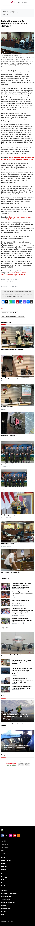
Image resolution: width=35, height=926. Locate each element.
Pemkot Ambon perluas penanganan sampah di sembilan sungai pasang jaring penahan (22, 680)
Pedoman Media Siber (8, 902)
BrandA (3, 905)
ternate (21, 316)
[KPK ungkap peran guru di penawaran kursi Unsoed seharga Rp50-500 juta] (17, 337)
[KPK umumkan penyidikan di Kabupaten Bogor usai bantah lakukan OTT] (17, 423)
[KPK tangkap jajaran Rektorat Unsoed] (14, 478)
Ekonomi (4, 866)
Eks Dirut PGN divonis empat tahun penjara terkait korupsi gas (16, 542)
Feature (3, 883)
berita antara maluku (9, 312)
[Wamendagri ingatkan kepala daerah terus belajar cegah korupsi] (17, 503)
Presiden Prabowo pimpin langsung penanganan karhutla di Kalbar (13, 654)
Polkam (3, 880)
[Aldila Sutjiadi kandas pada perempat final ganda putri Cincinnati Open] (5, 603)
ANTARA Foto (5, 908)
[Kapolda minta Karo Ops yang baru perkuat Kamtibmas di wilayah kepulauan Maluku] (5, 586)
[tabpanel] (17, 711)
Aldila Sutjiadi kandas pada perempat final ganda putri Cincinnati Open (20, 602)
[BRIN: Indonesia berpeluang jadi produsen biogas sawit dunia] (5, 689)
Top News (4, 628)
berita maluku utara (9, 316)
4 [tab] (20, 723)
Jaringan (4, 890)
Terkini (3, 841)
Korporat (4, 911)
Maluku (3, 857)
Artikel (3, 869)
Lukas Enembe (13, 309)
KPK (6, 309)
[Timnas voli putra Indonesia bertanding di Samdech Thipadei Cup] (5, 594)
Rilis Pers (4, 886)
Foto (3, 696)
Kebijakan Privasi (6, 896)
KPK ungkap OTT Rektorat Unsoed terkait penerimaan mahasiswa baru (15, 463)
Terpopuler (5, 578)
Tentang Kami (5, 899)
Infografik (4, 755)
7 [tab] (21, 753)
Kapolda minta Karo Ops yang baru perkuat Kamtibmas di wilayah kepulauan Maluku (21, 585)
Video (3, 725)
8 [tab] (24, 753)
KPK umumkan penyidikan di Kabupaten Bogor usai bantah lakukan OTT (17, 434)
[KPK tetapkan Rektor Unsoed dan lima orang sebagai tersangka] (17, 394)
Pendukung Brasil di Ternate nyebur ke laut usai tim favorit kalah (15, 716)
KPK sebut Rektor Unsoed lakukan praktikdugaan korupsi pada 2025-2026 (15, 377)
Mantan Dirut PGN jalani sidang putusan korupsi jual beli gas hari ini (14, 571)
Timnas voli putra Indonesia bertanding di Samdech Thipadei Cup (22, 593)
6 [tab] (19, 753)
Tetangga (4, 877)
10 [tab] (29, 753)
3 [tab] (17, 723)
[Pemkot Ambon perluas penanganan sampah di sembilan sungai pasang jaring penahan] (5, 681)
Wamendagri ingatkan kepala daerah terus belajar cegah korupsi (16, 514)
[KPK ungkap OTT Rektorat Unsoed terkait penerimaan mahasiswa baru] (17, 451)
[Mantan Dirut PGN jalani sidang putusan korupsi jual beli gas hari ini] (17, 560)
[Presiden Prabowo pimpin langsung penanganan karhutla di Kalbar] (17, 643)
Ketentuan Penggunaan (9, 893)
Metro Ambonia (6, 860)
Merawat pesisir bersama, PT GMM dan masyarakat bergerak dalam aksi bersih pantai (22, 620)
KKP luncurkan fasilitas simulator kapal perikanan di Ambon (17, 747)
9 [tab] (26, 753)
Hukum (12, 11)
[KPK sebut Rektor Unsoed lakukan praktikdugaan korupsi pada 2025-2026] (17, 366)
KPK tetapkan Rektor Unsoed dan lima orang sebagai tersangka (16, 405)
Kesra (3, 874)
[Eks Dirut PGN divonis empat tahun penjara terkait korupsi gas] (17, 531)
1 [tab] (12, 723)
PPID (2, 914)
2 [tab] (15, 723)
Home (6, 11)
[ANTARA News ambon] (19, 2)
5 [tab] (22, 723)
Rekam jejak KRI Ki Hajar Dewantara (13, 815)
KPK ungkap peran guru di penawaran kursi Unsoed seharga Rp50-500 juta (16, 348)
